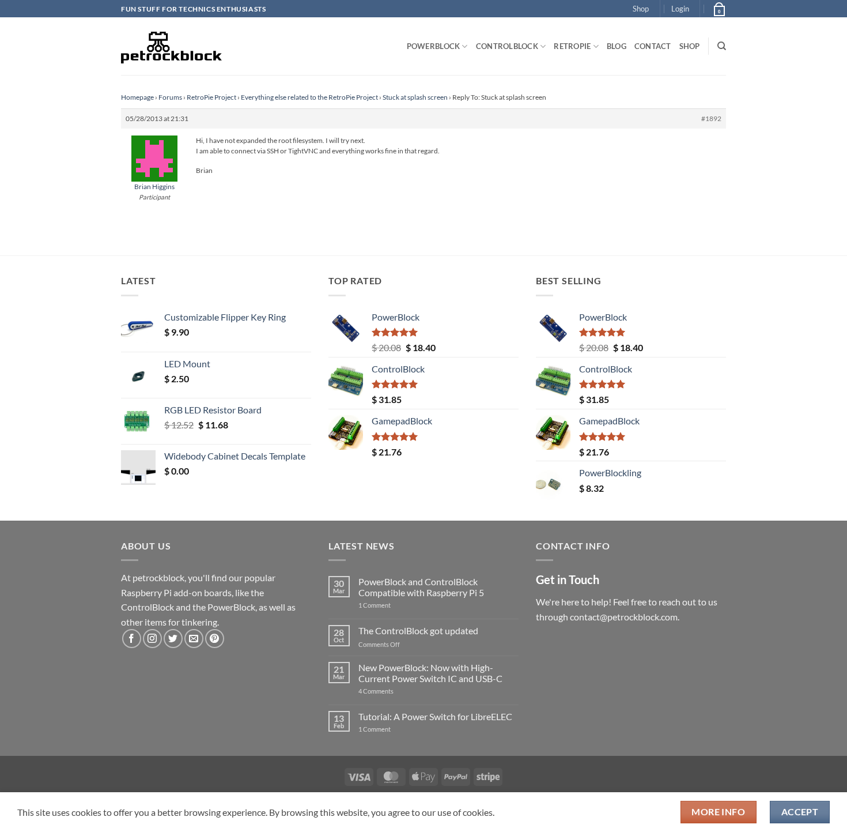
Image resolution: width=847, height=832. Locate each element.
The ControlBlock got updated (418, 630)
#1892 (711, 118)
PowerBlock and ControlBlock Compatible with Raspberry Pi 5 (421, 587)
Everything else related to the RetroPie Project (309, 97)
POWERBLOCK (433, 46)
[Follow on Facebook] (131, 638)
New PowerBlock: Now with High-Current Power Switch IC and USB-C (430, 673)
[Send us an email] (193, 638)
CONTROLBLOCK (507, 46)
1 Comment (392, 605)
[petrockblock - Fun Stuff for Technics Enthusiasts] (171, 46)
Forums (170, 97)
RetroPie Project (211, 97)
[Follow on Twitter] (173, 638)
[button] (680, 8)
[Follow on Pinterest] (214, 638)
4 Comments (393, 691)
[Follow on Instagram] (152, 638)
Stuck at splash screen (415, 97)
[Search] (721, 46)
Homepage (137, 97)
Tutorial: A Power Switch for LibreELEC (435, 716)
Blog (616, 46)
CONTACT (652, 46)
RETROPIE (572, 46)
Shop (641, 8)
